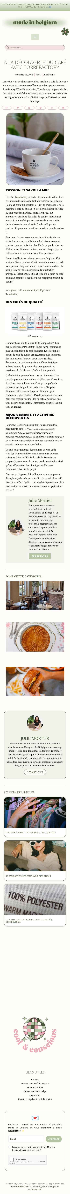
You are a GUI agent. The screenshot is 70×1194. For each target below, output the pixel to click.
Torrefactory (21, 197)
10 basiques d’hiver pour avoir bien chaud (28, 876)
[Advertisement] (35, 965)
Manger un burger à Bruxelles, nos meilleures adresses (35, 702)
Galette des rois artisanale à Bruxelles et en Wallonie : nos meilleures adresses (35, 658)
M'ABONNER (54, 1139)
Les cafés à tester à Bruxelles (35, 615)
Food (38, 74)
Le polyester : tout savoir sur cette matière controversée (29, 920)
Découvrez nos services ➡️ (39, 7)
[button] (7, 108)
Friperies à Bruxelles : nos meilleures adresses (31, 832)
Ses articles (40, 556)
